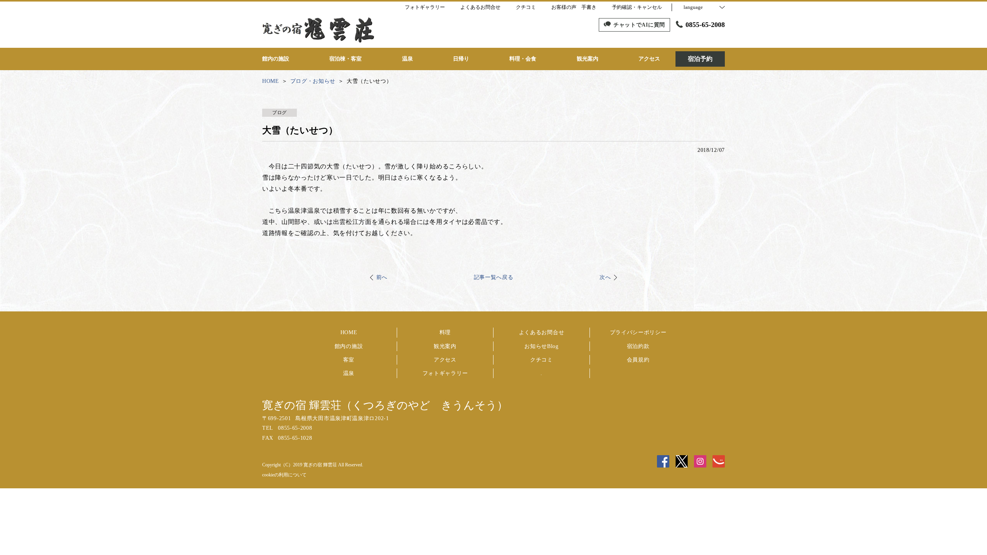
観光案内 (445, 346)
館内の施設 (349, 346)
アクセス (445, 360)
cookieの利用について (284, 475)
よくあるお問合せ (541, 332)
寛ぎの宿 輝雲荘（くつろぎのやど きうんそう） (385, 405)
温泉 (348, 373)
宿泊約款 (638, 346)
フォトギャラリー (445, 373)
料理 (445, 332)
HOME (348, 332)
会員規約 (638, 360)
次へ (605, 277)
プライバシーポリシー (638, 332)
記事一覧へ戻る (494, 277)
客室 (348, 360)
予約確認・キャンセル (637, 7)
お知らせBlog (541, 346)
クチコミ (541, 360)
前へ (381, 277)
